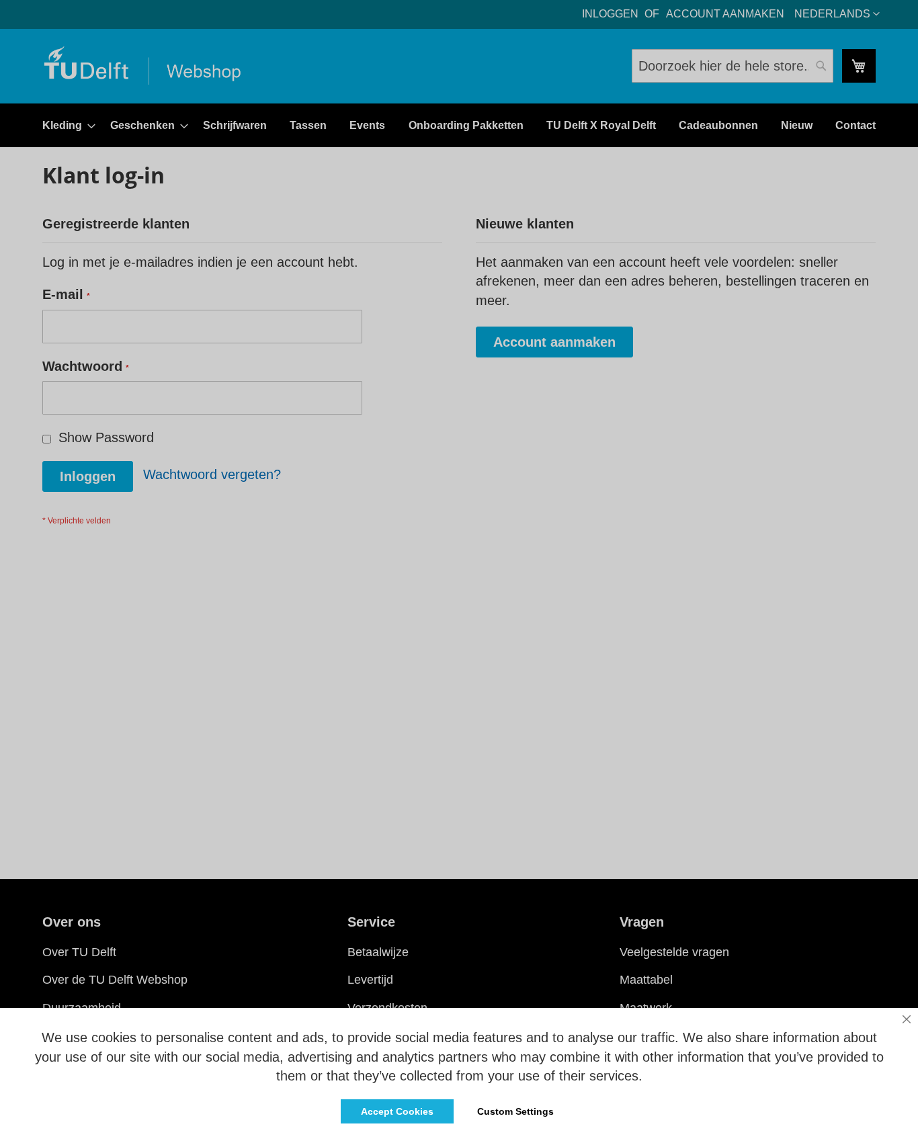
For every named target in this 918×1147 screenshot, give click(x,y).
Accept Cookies (397, 1111)
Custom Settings (515, 1111)
